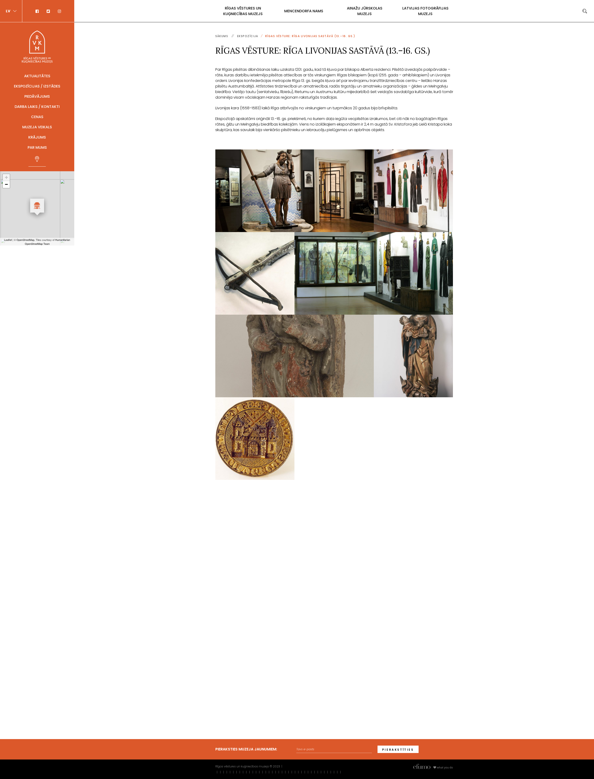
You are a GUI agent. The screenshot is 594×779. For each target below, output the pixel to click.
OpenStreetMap (25, 240)
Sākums (221, 36)
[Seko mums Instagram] (57, 11)
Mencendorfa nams (303, 11)
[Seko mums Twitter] (48, 11)
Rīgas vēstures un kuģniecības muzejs (243, 11)
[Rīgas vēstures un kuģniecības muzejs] (37, 46)
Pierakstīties (398, 750)
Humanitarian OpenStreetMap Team (47, 242)
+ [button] (6, 177)
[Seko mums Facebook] (39, 11)
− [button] (6, 184)
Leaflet (8, 240)
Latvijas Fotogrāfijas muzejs (425, 11)
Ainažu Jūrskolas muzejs (364, 11)
